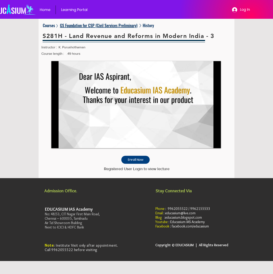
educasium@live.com (180, 213)
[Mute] (63, 142)
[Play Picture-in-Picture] (208, 142)
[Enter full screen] (215, 142)
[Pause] (56, 142)
